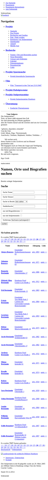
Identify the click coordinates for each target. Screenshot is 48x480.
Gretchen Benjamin (5, 316)
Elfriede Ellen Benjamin (6, 281)
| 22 (24, 239)
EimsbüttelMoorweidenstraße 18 (23, 328)
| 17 (8, 239)
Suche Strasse (8, 197)
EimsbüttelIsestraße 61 (19, 363)
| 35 (20, 241)
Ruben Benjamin (5, 382)
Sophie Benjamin (5, 407)
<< (2, 239)
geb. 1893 (35, 252)
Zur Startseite (10, 3)
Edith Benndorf (7, 426)
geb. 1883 (35, 290)
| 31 (8, 241)
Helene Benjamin (5, 328)
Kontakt (9, 460)
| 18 (11, 239)
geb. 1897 (35, 426)
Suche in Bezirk (9, 202)
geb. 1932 (35, 354)
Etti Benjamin (6, 290)
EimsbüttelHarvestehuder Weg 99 (23, 417)
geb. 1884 (35, 302)
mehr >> (44, 252)
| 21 (21, 239)
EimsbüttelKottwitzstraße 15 (21, 290)
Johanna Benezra (4, 262)
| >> (24, 241)
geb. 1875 (35, 328)
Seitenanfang (17, 450)
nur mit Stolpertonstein (11, 216)
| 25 (33, 239)
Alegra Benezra (7, 252)
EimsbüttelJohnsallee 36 (20, 407)
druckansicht (5, 450)
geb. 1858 (35, 417)
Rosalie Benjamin (5, 372)
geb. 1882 (35, 337)
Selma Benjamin (7, 399)
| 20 (18, 239)
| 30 (4, 241)
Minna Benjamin (5, 363)
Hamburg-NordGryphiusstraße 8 (21, 426)
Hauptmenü (10, 5)
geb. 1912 (35, 281)
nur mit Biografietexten (11, 211)
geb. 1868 (35, 399)
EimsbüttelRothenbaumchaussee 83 (23, 252)
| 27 (40, 239)
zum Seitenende (11, 9)
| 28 (43, 239)
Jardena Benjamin (5, 354)
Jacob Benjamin (7, 337)
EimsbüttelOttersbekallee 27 (21, 272)
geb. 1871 (35, 262)
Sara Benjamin (7, 391)
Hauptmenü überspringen (15, 7)
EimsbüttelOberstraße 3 (19, 390)
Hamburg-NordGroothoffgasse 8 (21, 399)
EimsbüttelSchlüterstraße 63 (21, 337)
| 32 (11, 241)
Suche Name (7, 192)
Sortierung (6, 220)
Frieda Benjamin (5, 302)
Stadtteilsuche (8, 206)
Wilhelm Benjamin (5, 417)
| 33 (14, 241)
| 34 (17, 241)
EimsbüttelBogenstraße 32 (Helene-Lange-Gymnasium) (20, 436)
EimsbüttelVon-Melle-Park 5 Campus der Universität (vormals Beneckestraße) (22, 301)
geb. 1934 (35, 382)
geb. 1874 (35, 372)
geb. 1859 (35, 391)
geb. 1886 (35, 272)
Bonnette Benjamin (5, 272)
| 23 (27, 239)
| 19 (15, 239)
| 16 (5, 239)
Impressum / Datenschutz (15, 458)
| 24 (30, 239)
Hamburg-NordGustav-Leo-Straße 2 (22, 281)
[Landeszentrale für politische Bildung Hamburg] (19, 454)
